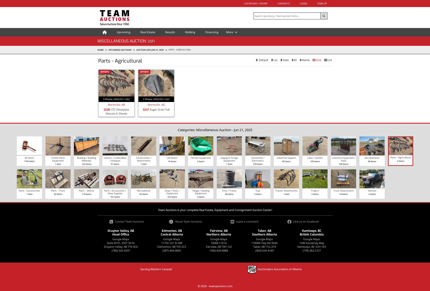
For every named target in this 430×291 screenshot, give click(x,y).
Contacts (284, 3)
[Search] (324, 15)
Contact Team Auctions (129, 221)
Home (100, 49)
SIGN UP (322, 3)
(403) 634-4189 (264, 250)
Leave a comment (247, 221)
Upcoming (123, 32)
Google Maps (120, 239)
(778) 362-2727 (312, 250)
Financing (211, 32)
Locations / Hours (256, 3)
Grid (318, 60)
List (330, 60)
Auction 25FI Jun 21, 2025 (150, 49)
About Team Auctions (188, 221)
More (230, 32)
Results (170, 32)
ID (295, 60)
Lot (275, 60)
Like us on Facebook (306, 221)
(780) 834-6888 (219, 250)
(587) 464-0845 (172, 250)
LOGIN (303, 3)
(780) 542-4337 (121, 250)
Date (286, 60)
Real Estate (147, 32)
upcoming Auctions (120, 49)
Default (263, 60)
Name (306, 60)
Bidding (190, 32)
